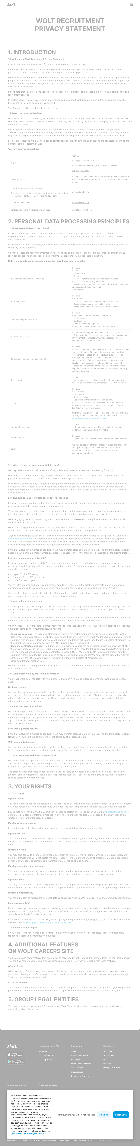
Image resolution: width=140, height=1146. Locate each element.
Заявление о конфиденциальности (27, 1134)
